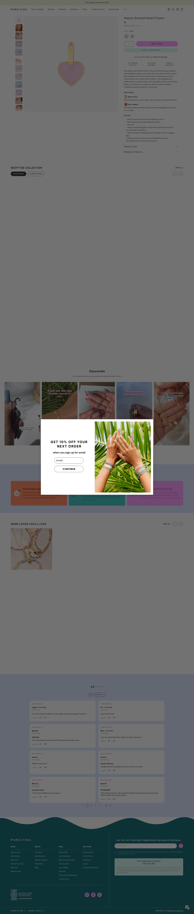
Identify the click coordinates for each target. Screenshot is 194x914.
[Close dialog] (148, 424)
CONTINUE (69, 469)
